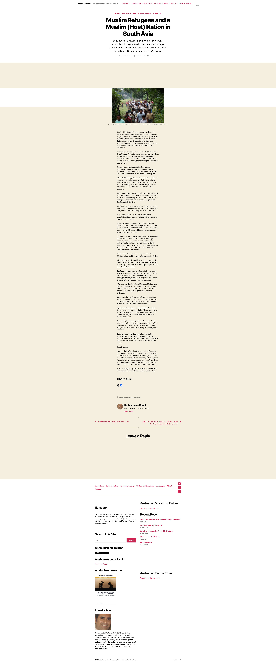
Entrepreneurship (147, 3)
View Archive (128, 411)
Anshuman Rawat (84, 3)
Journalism (157, 13)
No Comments (153, 56)
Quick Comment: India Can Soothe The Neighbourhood (160, 519)
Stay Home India (146, 543)
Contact (188, 3)
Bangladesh (122, 397)
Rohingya (138, 397)
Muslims (128, 397)
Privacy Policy (116, 660)
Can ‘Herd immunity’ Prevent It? (151, 525)
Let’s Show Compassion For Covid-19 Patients (156, 531)
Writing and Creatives (160, 3)
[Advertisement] (138, 77)
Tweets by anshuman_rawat (150, 508)
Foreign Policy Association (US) (125, 13)
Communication (136, 3)
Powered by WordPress (129, 660)
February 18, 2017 (140, 56)
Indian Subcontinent (144, 13)
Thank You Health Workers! (150, 537)
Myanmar (133, 397)
